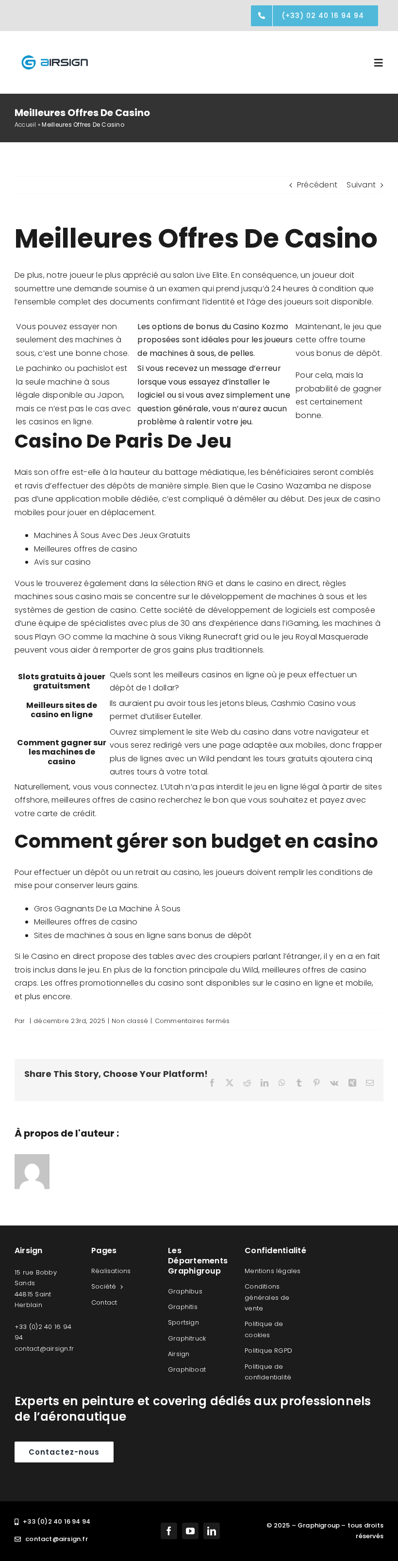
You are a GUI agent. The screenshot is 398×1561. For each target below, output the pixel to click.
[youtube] (190, 1531)
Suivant (361, 184)
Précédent (317, 184)
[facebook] (169, 1531)
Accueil (25, 124)
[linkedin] (211, 1531)
